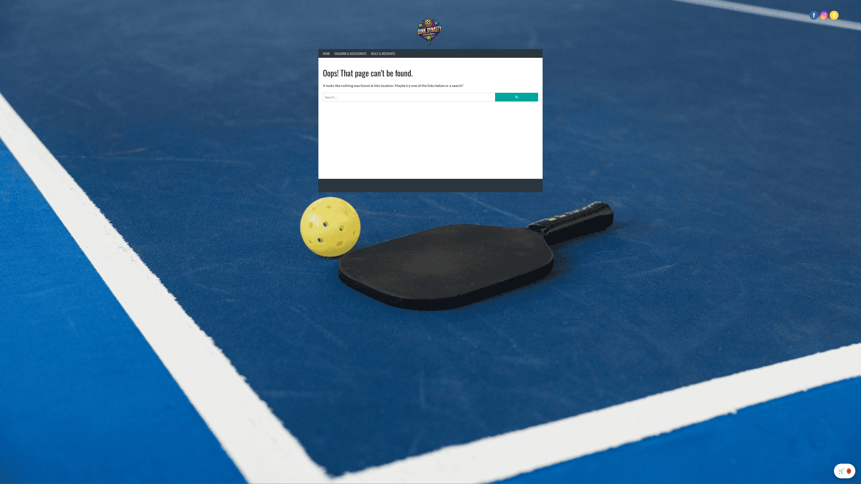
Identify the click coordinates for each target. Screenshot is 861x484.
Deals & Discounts (383, 53)
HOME (326, 53)
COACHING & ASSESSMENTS (350, 53)
